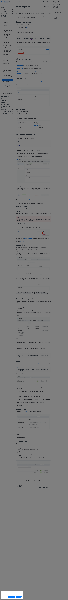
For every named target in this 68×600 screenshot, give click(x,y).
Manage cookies (11, 596)
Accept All (19, 596)
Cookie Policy (17, 594)
